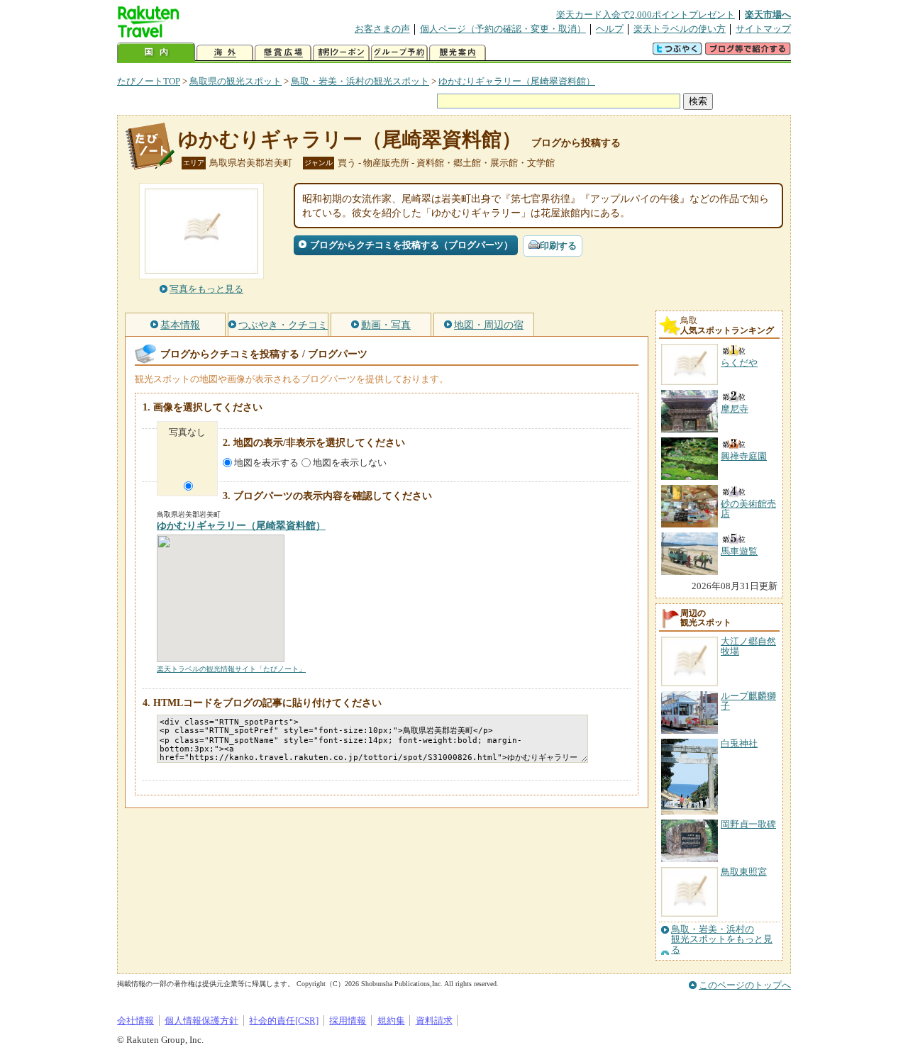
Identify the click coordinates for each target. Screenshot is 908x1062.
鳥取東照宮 (744, 871)
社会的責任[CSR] (284, 1020)
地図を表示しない (350, 462)
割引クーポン (341, 53)
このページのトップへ (745, 985)
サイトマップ (763, 28)
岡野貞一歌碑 (748, 824)
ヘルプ (610, 28)
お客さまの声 (382, 28)
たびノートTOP (148, 81)
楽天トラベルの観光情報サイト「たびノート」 (231, 669)
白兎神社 (739, 743)
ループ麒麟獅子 (748, 701)
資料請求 (434, 1020)
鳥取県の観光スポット (235, 81)
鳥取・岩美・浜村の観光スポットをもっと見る (722, 939)
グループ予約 (399, 53)
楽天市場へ (768, 14)
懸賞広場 (283, 53)
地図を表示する (266, 462)
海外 (224, 53)
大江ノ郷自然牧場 (748, 646)
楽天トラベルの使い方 (679, 28)
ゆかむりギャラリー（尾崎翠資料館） (516, 81)
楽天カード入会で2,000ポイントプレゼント (645, 14)
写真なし (187, 432)
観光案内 (457, 53)
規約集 (391, 1020)
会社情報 (135, 1020)
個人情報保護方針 (201, 1020)
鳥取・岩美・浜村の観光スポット (360, 81)
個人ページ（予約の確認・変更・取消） (503, 28)
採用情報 (347, 1020)
